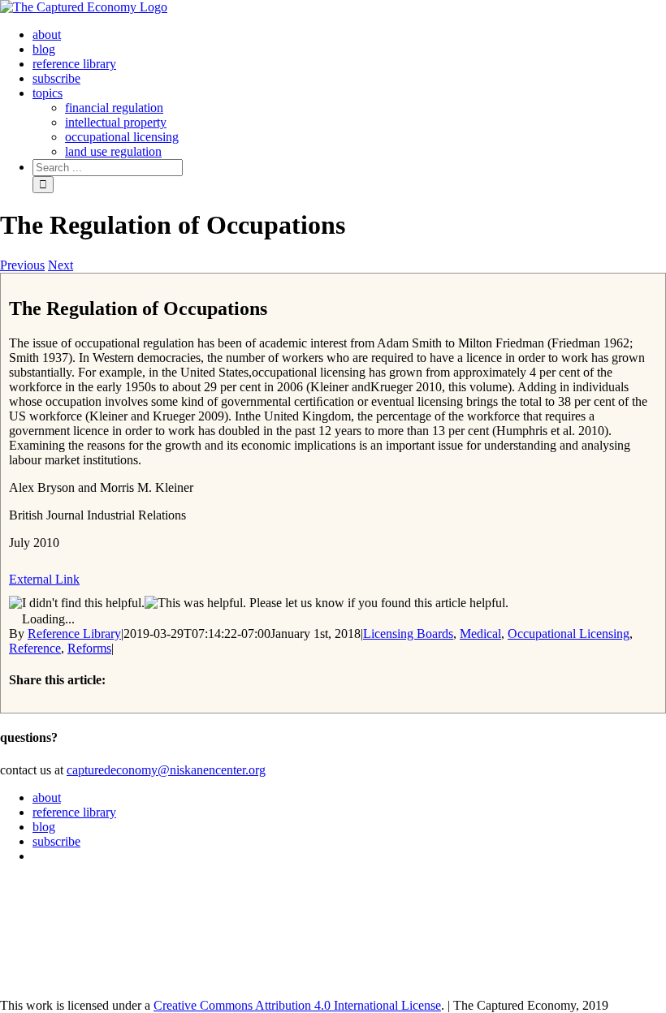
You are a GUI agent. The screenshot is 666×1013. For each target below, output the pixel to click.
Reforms (89, 648)
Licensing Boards (408, 633)
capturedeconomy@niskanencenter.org (166, 770)
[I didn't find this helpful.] (77, 603)
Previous (22, 265)
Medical (480, 633)
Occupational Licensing (568, 633)
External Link (44, 579)
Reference (35, 648)
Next (60, 265)
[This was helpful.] (195, 603)
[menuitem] (46, 34)
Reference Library (74, 633)
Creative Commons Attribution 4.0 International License (297, 1005)
